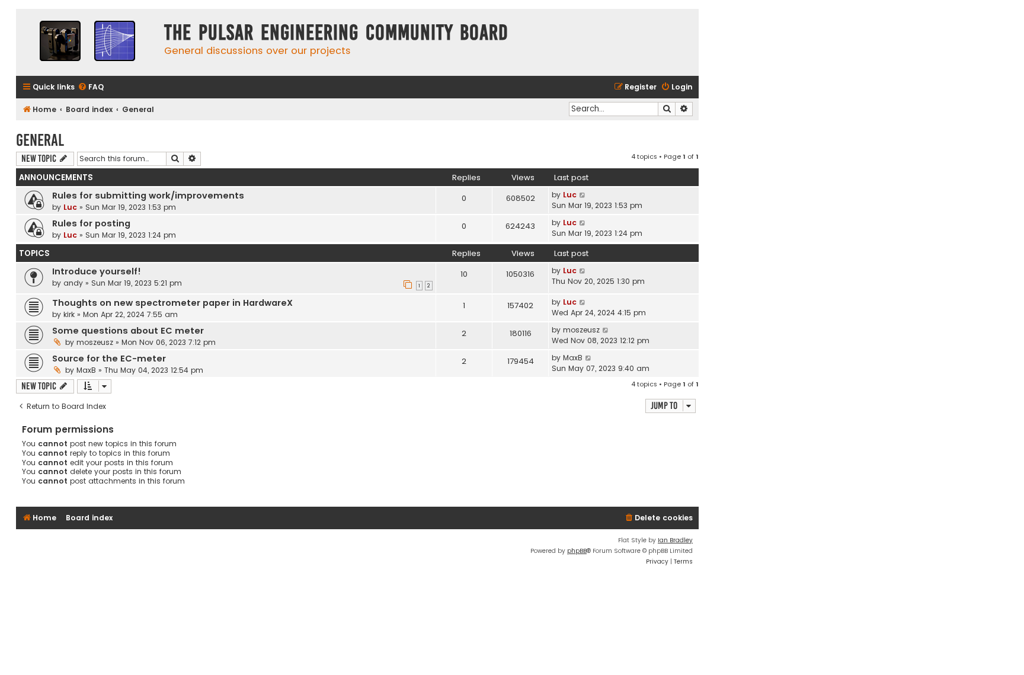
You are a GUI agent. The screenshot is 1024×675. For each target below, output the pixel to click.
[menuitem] (91, 87)
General (40, 140)
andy (73, 283)
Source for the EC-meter (109, 358)
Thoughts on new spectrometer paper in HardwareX (172, 303)
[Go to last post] (583, 195)
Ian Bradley (675, 540)
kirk (69, 314)
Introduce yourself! (96, 271)
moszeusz (94, 342)
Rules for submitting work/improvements (148, 195)
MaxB (86, 370)
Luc (70, 207)
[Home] (87, 42)
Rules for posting (91, 223)
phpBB (577, 550)
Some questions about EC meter (128, 331)
